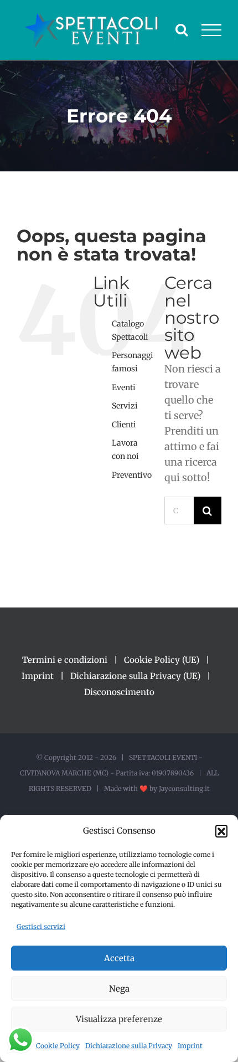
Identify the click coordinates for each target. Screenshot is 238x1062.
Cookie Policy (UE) (161, 660)
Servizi (125, 406)
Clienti (124, 425)
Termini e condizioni (64, 660)
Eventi (124, 387)
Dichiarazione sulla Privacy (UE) (135, 676)
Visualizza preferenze (119, 1019)
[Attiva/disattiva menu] (212, 30)
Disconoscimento (119, 692)
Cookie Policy (58, 1045)
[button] (221, 830)
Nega (119, 988)
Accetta (119, 958)
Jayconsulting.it (184, 788)
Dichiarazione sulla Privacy (128, 1045)
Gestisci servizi (41, 926)
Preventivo (132, 475)
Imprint (190, 1045)
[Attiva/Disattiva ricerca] (181, 29)
